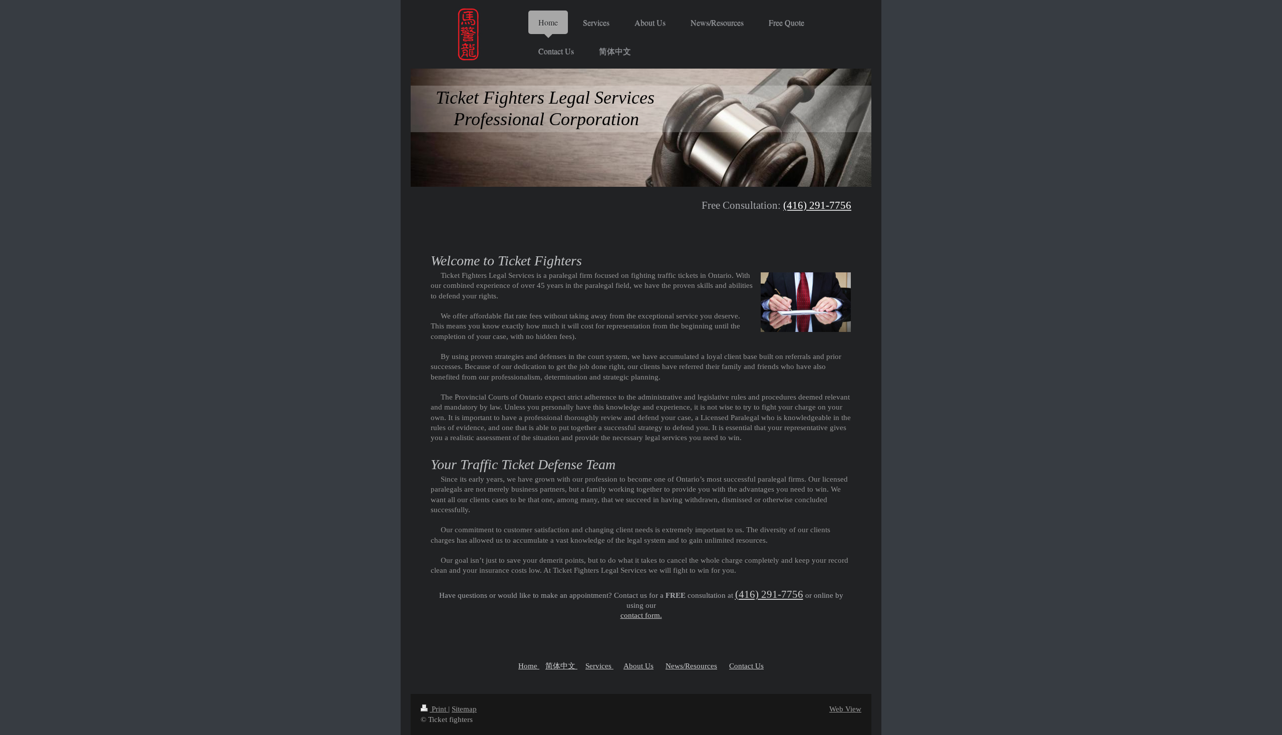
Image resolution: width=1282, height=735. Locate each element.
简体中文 (561, 666)
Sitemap (464, 709)
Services (599, 666)
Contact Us (746, 666)
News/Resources (691, 666)
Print (439, 709)
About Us (638, 666)
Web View (845, 709)
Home (528, 666)
